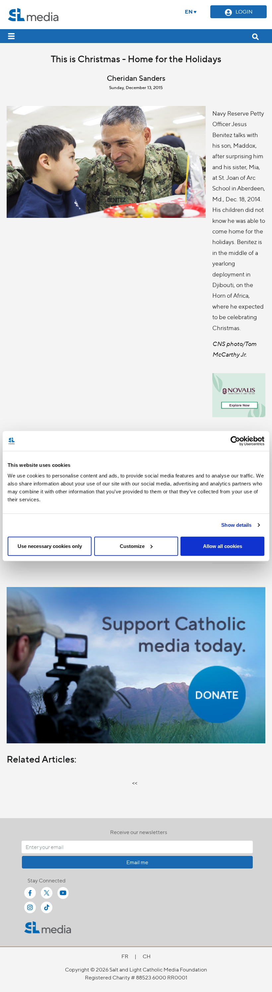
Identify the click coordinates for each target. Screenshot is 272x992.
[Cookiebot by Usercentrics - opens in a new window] (235, 441)
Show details (236, 525)
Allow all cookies (222, 546)
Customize (132, 546)
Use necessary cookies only (50, 546)
